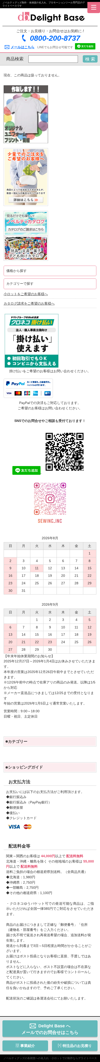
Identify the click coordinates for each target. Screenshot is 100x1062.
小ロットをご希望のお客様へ (26, 294)
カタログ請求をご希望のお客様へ (29, 303)
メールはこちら (22, 47)
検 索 (90, 59)
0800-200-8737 (55, 38)
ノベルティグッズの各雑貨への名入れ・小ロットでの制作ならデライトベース (50, 1058)
